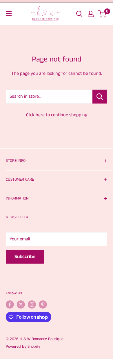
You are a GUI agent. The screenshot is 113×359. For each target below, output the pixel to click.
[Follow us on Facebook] (10, 304)
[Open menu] (9, 13)
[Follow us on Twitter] (21, 304)
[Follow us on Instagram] (32, 304)
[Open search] (79, 14)
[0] (102, 13)
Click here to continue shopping (56, 115)
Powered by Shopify (23, 346)
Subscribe (24, 256)
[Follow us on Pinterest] (43, 304)
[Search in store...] (99, 97)
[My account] (91, 14)
